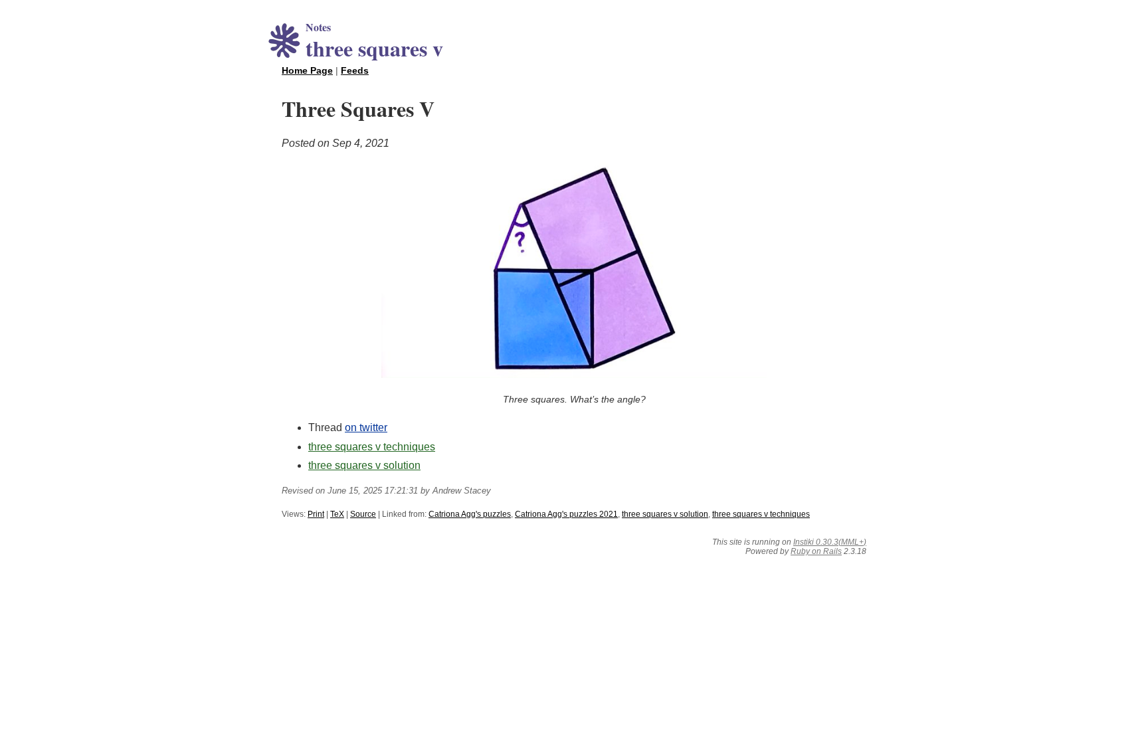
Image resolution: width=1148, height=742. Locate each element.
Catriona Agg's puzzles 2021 (566, 514)
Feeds (355, 70)
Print (316, 514)
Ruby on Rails (816, 551)
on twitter (366, 427)
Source (363, 514)
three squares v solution (364, 465)
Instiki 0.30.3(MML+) (829, 542)
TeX (337, 514)
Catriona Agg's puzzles (470, 514)
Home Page (307, 70)
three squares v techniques (371, 446)
